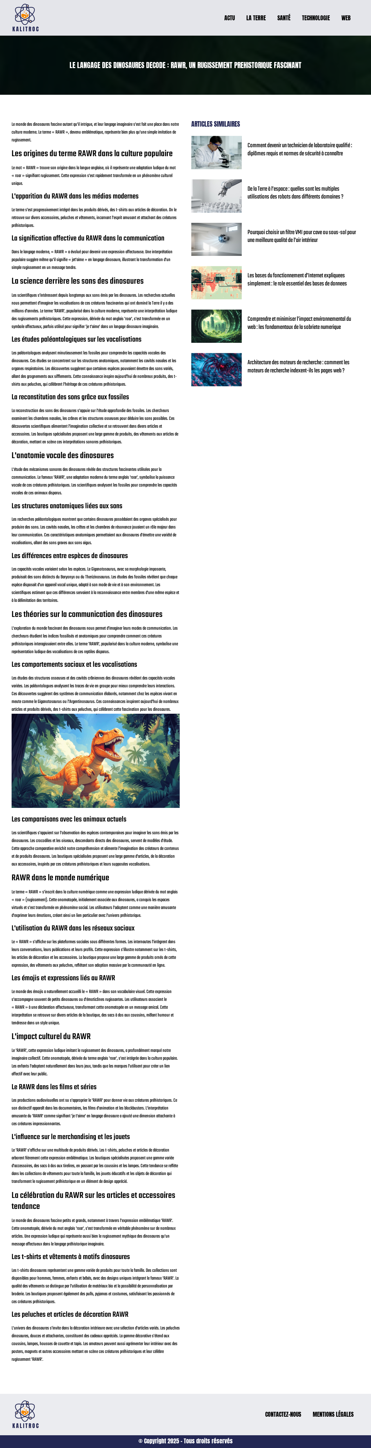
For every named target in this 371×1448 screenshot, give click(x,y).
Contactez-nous (283, 1414)
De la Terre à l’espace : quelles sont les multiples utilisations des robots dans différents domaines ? (295, 193)
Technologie (316, 17)
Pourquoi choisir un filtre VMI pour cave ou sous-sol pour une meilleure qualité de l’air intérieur (302, 236)
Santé (283, 17)
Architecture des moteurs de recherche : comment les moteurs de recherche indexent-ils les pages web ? (299, 367)
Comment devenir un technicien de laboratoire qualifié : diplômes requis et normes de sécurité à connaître (300, 150)
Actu (229, 17)
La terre (256, 17)
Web (346, 17)
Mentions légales (333, 1414)
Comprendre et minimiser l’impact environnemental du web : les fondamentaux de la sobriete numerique (299, 323)
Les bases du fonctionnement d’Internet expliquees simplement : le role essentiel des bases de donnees (297, 280)
